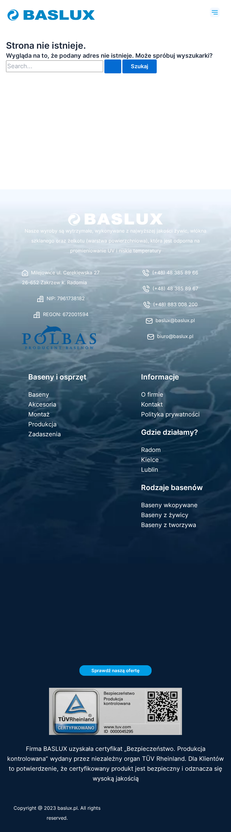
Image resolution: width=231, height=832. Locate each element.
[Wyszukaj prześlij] (112, 66)
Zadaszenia (44, 434)
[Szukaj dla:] (64, 66)
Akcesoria (42, 404)
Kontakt (152, 404)
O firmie (152, 394)
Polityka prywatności (170, 414)
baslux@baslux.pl (175, 320)
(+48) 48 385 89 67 (175, 288)
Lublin (149, 469)
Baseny (38, 394)
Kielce (150, 459)
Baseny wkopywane (169, 505)
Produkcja (42, 424)
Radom (151, 449)
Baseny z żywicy (164, 515)
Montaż (39, 414)
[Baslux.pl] (115, 219)
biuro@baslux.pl (175, 336)
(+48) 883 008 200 (175, 304)
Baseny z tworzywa (168, 525)
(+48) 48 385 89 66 (175, 273)
